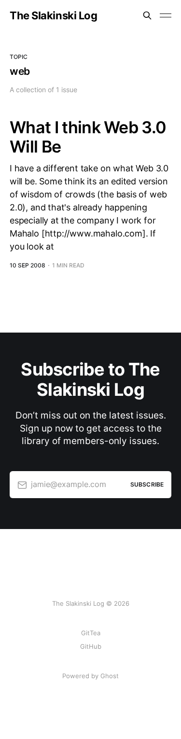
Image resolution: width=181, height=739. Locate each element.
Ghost (109, 676)
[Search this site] (147, 15)
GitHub (90, 646)
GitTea (90, 633)
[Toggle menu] (165, 15)
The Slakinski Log (53, 15)
